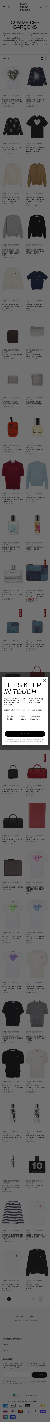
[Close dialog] (44, 680)
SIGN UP (24, 734)
